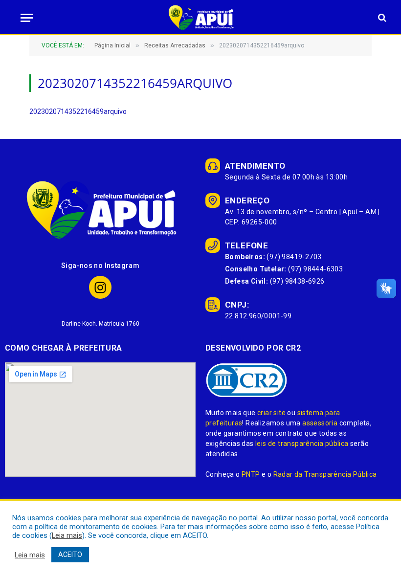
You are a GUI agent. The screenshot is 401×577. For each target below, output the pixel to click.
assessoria (319, 423)
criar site (271, 413)
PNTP (251, 474)
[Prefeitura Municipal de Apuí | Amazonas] (200, 17)
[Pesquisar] (381, 18)
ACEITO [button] (70, 554)
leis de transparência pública (302, 443)
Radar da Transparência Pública (325, 474)
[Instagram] (100, 287)
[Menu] (24, 18)
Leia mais (67, 535)
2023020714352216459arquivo (78, 111)
